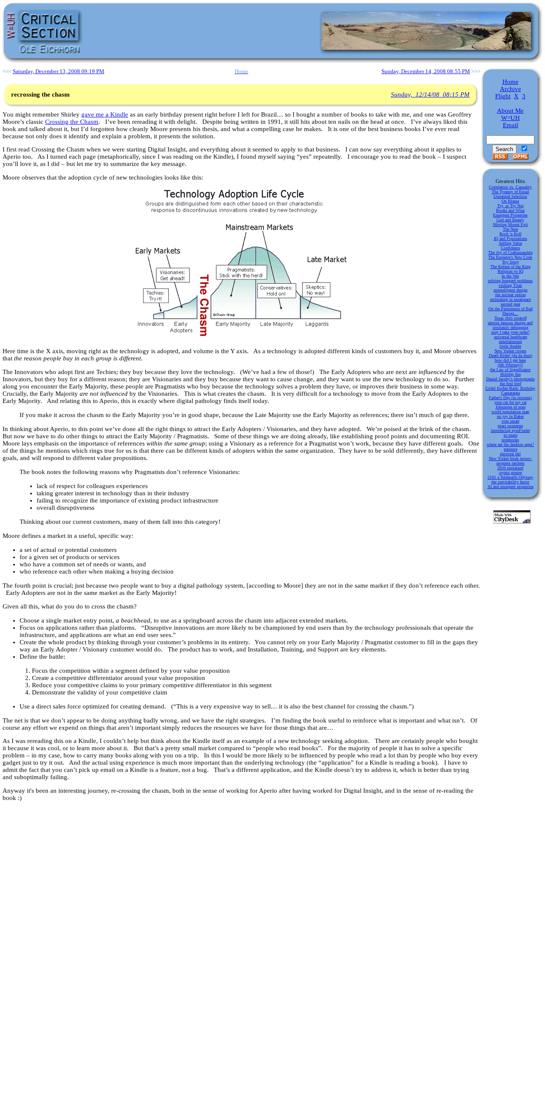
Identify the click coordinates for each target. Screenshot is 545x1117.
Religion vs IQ (510, 271)
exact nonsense (510, 425)
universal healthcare (510, 336)
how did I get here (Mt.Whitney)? (510, 362)
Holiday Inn (510, 374)
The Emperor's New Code (510, 257)
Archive (510, 89)
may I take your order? (510, 332)
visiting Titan (510, 285)
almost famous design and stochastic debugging (510, 325)
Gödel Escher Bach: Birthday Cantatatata (510, 390)
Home (510, 81)
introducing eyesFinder (510, 430)
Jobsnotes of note (510, 407)
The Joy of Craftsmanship (510, 252)
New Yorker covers (510, 351)
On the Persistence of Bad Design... (510, 311)
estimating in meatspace (510, 299)
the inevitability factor (510, 482)
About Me (510, 110)
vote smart (510, 421)
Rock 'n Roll (510, 233)
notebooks (510, 439)
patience (510, 449)
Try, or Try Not (510, 205)
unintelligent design (510, 290)
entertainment (510, 341)
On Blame (510, 201)
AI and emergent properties (511, 486)
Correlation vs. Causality (510, 187)
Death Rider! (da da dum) (510, 355)
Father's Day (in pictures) (510, 397)
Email (510, 125)
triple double (510, 346)
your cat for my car (510, 402)
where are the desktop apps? (510, 444)
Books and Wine (510, 210)
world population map (510, 411)
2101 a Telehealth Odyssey (510, 477)
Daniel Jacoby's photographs (510, 379)
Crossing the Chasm (71, 121)
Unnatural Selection (510, 196)
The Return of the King (510, 266)
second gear (510, 304)
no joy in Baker (510, 416)
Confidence (510, 248)
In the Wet (510, 276)
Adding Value (510, 243)
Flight (503, 96)
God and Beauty (510, 219)
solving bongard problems (510, 280)
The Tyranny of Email (510, 191)
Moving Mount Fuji (510, 224)
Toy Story (510, 262)
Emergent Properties (510, 215)
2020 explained (510, 468)
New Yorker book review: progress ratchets (510, 461)
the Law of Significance (510, 369)
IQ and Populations (510, 238)
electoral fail (510, 453)
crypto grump (510, 472)
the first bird (510, 383)
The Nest (510, 229)
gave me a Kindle (104, 114)
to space (510, 435)
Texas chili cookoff (510, 318)
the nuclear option (510, 294)
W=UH (510, 117)
